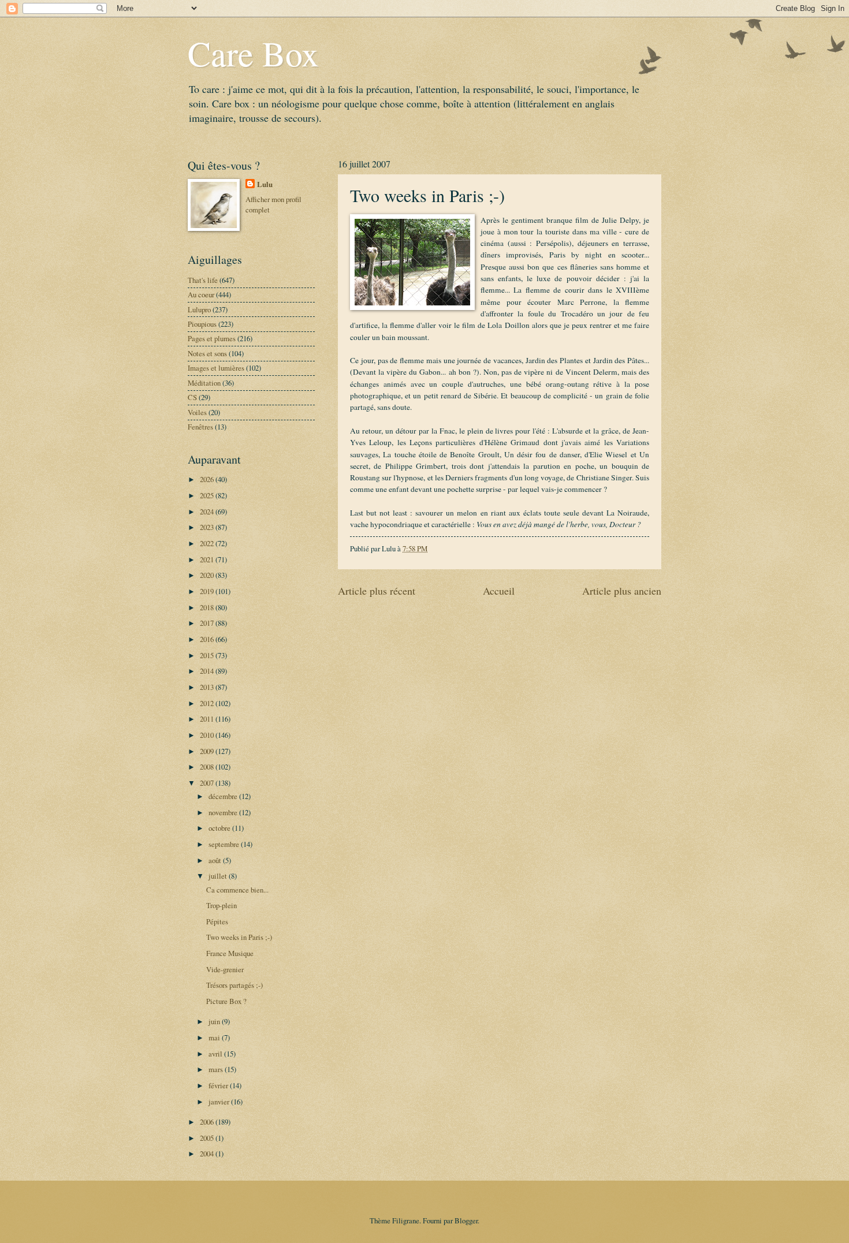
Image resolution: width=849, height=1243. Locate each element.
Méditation (204, 383)
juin (215, 1021)
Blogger (466, 1220)
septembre (224, 844)
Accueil (499, 591)
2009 (207, 751)
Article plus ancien (621, 591)
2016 (207, 639)
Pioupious (202, 324)
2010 (207, 735)
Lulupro (199, 309)
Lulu (265, 184)
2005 (207, 1138)
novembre (223, 812)
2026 (207, 479)
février (219, 1085)
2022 (207, 543)
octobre (220, 828)
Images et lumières (216, 368)
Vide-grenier (225, 969)
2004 (207, 1153)
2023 (207, 527)
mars (216, 1069)
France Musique (230, 953)
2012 (207, 703)
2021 (207, 559)
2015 (207, 655)
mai (215, 1037)
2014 (207, 671)
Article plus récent (376, 591)
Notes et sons (207, 353)
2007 (207, 783)
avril (216, 1053)
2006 (207, 1122)
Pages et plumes (212, 338)
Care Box (253, 53)
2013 (207, 687)
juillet (218, 876)
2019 (207, 591)
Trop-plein (221, 905)
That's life (203, 280)
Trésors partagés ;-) (234, 985)
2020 (207, 575)
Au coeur (201, 294)
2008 (207, 767)
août (215, 860)
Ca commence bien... (237, 889)
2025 (207, 495)
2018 (207, 607)
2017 (207, 623)
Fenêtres (200, 426)
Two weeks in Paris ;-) (239, 937)
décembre (223, 796)
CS (192, 397)
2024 (207, 511)
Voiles (197, 412)
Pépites (217, 921)
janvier (219, 1101)
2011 (207, 719)
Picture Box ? (226, 1001)
